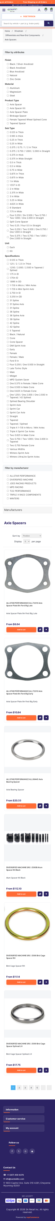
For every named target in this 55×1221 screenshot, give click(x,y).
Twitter (18, 1151)
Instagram (32, 1151)
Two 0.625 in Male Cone (22, 435)
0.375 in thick (16, 154)
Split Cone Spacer (19, 221)
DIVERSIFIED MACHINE (21, 479)
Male (12, 372)
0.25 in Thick (16, 139)
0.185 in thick (16, 136)
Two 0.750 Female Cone (22, 445)
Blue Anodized (17, 71)
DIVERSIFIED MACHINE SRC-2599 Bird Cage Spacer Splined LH (25, 1044)
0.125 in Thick (17, 132)
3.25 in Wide (16, 200)
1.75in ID (14, 277)
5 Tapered (15, 330)
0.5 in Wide (15, 166)
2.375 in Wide (17, 192)
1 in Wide (14, 181)
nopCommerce (32, 1217)
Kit (11, 251)
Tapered (14, 420)
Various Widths (17, 449)
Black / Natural (17, 334)
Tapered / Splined (19, 423)
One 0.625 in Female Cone (23, 391)
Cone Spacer (16, 342)
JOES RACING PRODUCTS (23, 483)
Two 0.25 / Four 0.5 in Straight (25, 225)
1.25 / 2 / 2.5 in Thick (20, 263)
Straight (14, 416)
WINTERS (14, 498)
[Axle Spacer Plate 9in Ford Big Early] (27, 661)
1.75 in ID (14, 274)
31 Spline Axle (17, 304)
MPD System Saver (19, 379)
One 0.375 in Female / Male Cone (26, 383)
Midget (13, 375)
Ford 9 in (14, 360)
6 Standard (15, 207)
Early (12, 349)
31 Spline (14, 300)
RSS (25, 1151)
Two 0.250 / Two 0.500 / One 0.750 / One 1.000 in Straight (29, 230)
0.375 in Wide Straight (21, 158)
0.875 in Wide (17, 177)
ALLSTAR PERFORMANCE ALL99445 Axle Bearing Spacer (24, 780)
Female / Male (17, 357)
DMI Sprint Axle (17, 345)
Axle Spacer (16, 104)
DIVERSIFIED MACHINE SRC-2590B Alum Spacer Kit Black (24, 868)
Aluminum (15, 88)
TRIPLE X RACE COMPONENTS (25, 494)
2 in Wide (14, 188)
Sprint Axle (15, 405)
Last (49, 1087)
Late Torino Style (18, 368)
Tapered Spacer (18, 123)
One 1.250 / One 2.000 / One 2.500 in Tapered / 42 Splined (29, 396)
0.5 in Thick (15, 162)
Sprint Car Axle (17, 412)
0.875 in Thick (17, 173)
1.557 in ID (15, 185)
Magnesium (15, 91)
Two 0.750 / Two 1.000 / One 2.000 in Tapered (29, 440)
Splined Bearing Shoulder (22, 401)
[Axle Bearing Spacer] (27, 749)
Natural (13, 75)
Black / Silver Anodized (21, 64)
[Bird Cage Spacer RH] (27, 925)
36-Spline (14, 319)
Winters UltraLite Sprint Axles (25, 456)
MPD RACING (16, 487)
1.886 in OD (15, 281)
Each (12, 247)
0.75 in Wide (16, 170)
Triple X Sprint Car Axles (22, 431)
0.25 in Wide (16, 143)
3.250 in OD (16, 296)
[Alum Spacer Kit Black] (27, 837)
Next (43, 1087)
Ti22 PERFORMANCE (20, 491)
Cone (12, 338)
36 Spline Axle (17, 315)
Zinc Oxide (15, 79)
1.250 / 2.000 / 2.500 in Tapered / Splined (27, 269)
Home (7, 31)
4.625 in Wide (17, 204)
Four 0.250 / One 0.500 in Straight (27, 364)
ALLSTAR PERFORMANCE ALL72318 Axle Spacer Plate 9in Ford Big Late (24, 604)
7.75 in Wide (16, 211)
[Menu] (4, 10)
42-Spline (14, 326)
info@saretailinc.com (15, 1179)
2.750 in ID (15, 292)
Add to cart (21, 630)
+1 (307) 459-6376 (15, 1175)
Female (13, 353)
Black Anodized (17, 67)
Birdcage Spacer (18, 115)
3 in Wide (14, 196)
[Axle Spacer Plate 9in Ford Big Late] (27, 573)
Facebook (12, 1151)
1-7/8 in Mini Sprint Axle (22, 289)
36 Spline (14, 311)
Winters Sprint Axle (19, 453)
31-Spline (14, 308)
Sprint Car (15, 408)
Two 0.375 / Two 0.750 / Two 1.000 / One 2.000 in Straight (28, 237)
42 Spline (14, 323)
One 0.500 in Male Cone (22, 387)
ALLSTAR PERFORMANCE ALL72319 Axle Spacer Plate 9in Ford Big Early (24, 692)
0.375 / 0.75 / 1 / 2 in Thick (23, 147)
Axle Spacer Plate (19, 112)
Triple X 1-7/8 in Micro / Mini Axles (27, 427)
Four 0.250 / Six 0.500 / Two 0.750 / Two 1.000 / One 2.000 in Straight (28, 216)
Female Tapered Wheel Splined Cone (28, 119)
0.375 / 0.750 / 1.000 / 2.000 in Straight (30, 151)
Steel (12, 95)
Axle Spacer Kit (17, 108)
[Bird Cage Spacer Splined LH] (27, 1014)
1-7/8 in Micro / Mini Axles (23, 285)
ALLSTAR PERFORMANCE (23, 475)
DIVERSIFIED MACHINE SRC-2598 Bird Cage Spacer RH (25, 956)
